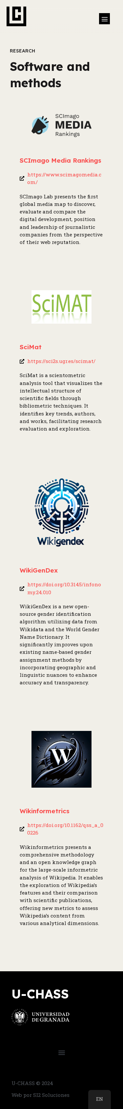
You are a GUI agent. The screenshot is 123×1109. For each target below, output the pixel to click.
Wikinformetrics (45, 811)
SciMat (31, 347)
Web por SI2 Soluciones (40, 1095)
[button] (104, 18)
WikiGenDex (39, 570)
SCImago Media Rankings (60, 160)
